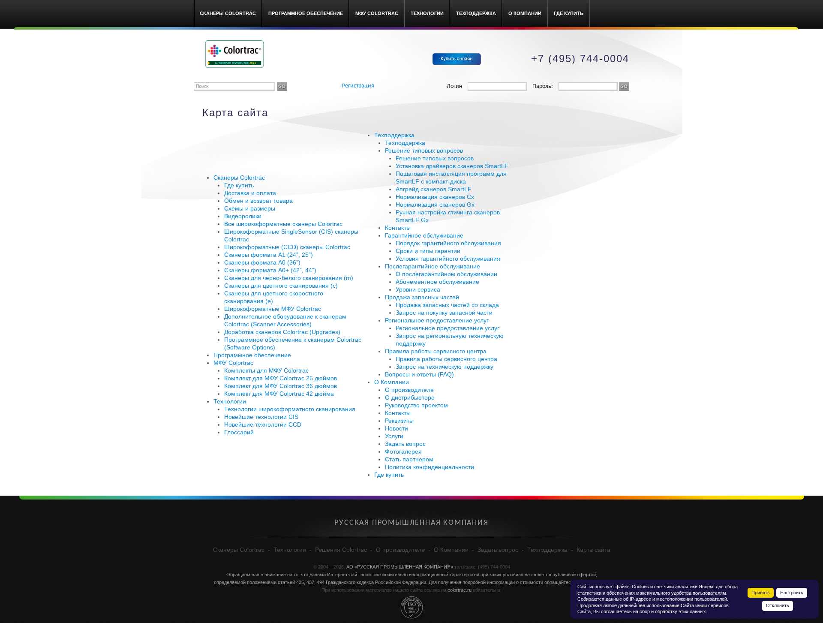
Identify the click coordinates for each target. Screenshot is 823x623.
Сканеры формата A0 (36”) (262, 262)
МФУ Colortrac (376, 13)
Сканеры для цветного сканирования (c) (281, 285)
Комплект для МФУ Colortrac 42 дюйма (279, 393)
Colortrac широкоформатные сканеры (234, 54)
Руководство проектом (416, 405)
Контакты (398, 227)
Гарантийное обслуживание (424, 235)
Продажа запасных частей (422, 297)
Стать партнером (409, 459)
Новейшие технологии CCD (262, 424)
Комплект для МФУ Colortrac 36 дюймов (280, 385)
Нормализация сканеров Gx (435, 204)
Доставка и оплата (250, 193)
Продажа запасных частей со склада (447, 304)
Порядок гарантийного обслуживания (448, 243)
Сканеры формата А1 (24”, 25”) (268, 254)
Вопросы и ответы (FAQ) (419, 374)
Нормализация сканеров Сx (435, 196)
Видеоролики (242, 216)
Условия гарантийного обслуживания (448, 258)
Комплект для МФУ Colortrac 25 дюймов (280, 378)
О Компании (524, 13)
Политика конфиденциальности (429, 466)
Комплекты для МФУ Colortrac (266, 370)
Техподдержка (476, 13)
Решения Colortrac (341, 549)
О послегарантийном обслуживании (446, 274)
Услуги (394, 436)
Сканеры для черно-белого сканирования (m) (288, 277)
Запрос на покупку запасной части (444, 312)
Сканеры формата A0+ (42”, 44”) (270, 270)
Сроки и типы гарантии (428, 250)
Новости (396, 428)
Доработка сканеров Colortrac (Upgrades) (282, 331)
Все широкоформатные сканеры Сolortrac (283, 223)
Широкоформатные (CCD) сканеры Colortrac (287, 247)
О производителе (409, 389)
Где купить (568, 13)
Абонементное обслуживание (437, 281)
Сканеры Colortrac (228, 13)
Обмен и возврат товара (258, 200)
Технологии (427, 13)
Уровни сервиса (418, 289)
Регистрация (358, 86)
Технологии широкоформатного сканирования (289, 409)
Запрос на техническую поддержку (444, 366)
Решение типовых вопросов (424, 150)
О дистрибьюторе (410, 397)
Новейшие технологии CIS (261, 416)
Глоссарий (239, 432)
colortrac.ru (460, 590)
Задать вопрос (405, 443)
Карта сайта (593, 549)
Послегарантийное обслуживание (432, 266)
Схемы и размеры (249, 208)
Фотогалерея (403, 451)
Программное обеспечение (305, 13)
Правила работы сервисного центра (436, 351)
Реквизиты (399, 420)
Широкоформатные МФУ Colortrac (272, 308)
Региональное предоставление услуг (437, 320)
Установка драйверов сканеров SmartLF (452, 166)
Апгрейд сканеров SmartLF (434, 189)
